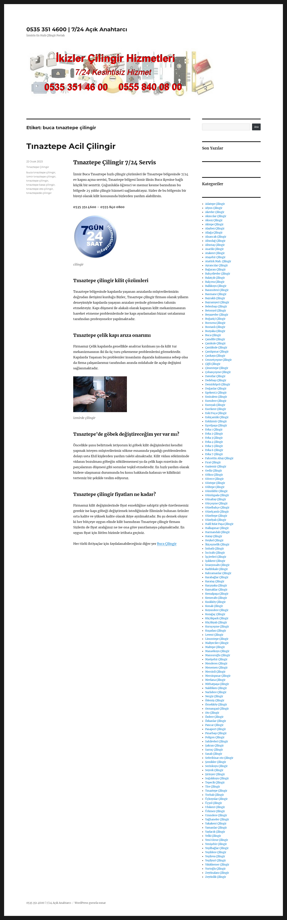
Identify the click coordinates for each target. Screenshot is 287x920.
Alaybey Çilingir (215, 228)
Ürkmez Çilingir (215, 811)
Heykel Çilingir (214, 540)
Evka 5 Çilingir (214, 446)
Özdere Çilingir (214, 717)
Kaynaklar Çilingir (216, 589)
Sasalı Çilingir (213, 753)
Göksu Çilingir (214, 474)
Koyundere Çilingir (216, 610)
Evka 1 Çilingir (214, 429)
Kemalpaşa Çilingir (216, 593)
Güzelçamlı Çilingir (217, 511)
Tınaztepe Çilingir (37, 166)
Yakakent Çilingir (215, 823)
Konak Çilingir (214, 606)
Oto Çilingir (212, 712)
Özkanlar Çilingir (215, 721)
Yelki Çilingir (213, 836)
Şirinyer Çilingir (215, 774)
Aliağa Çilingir (214, 232)
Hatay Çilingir (213, 536)
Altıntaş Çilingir (215, 245)
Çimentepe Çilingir (216, 368)
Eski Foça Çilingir (216, 413)
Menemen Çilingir (216, 667)
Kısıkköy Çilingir (215, 602)
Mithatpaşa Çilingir (217, 684)
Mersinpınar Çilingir (218, 675)
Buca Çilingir (166, 544)
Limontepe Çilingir (216, 639)
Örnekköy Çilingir (216, 704)
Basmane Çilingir (215, 294)
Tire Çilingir (212, 786)
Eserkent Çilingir (215, 409)
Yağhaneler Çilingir (217, 819)
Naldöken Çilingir (216, 688)
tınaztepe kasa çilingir (40, 184)
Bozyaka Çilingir (215, 331)
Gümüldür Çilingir (216, 491)
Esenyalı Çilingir (215, 405)
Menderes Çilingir (216, 663)
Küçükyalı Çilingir (216, 622)
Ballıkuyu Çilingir (215, 286)
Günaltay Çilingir (215, 499)
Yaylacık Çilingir (215, 831)
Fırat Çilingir (213, 462)
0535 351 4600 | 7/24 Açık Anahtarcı (76, 29)
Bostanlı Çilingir (215, 327)
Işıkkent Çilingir (215, 561)
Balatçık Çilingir (215, 277)
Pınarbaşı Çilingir (216, 733)
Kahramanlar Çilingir (218, 573)
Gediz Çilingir (213, 470)
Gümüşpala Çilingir (217, 495)
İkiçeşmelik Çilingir (217, 544)
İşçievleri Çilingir (215, 556)
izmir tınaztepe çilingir (40, 176)
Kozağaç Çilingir (215, 614)
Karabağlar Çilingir (216, 577)
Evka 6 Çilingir (214, 450)
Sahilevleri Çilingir (216, 741)
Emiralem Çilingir (216, 396)
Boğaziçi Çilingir (215, 318)
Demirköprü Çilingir (217, 384)
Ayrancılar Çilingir (216, 265)
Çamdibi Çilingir (215, 339)
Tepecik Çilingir (215, 782)
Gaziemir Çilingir (215, 466)
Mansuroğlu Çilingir (217, 655)
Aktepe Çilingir (214, 224)
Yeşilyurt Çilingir (215, 860)
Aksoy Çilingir (214, 220)
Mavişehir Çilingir (216, 659)
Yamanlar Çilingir (216, 827)
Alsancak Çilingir (215, 236)
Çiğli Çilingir (212, 364)
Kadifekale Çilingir (216, 569)
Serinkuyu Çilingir (216, 766)
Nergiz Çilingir (214, 696)
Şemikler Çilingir (215, 762)
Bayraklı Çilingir (215, 298)
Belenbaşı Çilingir (216, 306)
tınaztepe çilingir (37, 180)
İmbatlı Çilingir (214, 548)
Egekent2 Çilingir (216, 392)
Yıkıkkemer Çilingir (217, 864)
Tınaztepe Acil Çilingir (71, 146)
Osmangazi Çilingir (217, 708)
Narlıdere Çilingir (215, 692)
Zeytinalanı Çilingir (217, 872)
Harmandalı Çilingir (217, 532)
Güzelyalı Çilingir (215, 520)
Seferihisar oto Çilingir (219, 758)
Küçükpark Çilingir (216, 618)
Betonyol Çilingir (215, 310)
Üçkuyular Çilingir (216, 799)
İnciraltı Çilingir (215, 552)
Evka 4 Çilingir (214, 442)
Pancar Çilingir (214, 725)
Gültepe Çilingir (215, 487)
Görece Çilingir (214, 479)
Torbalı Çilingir (214, 794)
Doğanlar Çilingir (215, 388)
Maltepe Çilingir (215, 647)
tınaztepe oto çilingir (39, 188)
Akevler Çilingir (214, 212)
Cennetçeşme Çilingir (218, 360)
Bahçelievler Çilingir (217, 273)
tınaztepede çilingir (39, 192)
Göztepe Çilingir (215, 483)
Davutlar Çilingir (215, 376)
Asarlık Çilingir (214, 249)
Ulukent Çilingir (215, 807)
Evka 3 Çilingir (214, 437)
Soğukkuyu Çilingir (217, 778)
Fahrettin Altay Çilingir (219, 458)
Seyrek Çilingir (214, 770)
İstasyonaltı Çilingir (217, 565)
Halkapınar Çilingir (217, 528)
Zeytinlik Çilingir (215, 877)
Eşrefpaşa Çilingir (216, 425)
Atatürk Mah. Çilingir (218, 261)
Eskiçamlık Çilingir (217, 417)
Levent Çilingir (214, 634)
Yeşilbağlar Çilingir (217, 848)
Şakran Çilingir (214, 745)
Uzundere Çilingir (216, 815)
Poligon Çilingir (215, 737)
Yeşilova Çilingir (215, 856)
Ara (256, 127)
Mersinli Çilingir (215, 671)
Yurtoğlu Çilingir (215, 868)
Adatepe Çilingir (215, 204)
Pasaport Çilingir (215, 729)
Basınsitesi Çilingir (217, 290)
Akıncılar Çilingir (215, 216)
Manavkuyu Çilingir (217, 651)
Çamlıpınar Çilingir (217, 351)
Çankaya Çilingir (215, 355)
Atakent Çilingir (215, 253)
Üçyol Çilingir (213, 803)
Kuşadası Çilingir (215, 630)
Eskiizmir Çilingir (216, 421)
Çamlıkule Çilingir (216, 347)
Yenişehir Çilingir (216, 844)
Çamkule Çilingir (215, 343)
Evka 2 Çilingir (214, 433)
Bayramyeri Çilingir (217, 302)
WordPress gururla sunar (90, 903)
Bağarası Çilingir (215, 269)
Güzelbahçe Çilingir (217, 507)
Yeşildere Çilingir (215, 852)
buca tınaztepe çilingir (40, 172)
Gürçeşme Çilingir (216, 503)
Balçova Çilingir (215, 282)
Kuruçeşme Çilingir (217, 626)
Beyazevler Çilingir (216, 314)
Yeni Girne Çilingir (216, 840)
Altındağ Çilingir (215, 241)
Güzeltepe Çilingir (216, 515)
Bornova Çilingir (215, 323)
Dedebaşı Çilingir (215, 380)
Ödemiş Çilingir (214, 700)
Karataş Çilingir (214, 581)
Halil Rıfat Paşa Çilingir (219, 524)
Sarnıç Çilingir (214, 749)
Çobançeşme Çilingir (218, 372)
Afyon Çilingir (213, 208)
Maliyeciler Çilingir (217, 643)
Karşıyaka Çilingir (216, 585)
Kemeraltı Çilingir (216, 598)
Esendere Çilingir (215, 401)
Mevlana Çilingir (215, 680)
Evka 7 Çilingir (214, 454)
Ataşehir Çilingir (215, 257)
